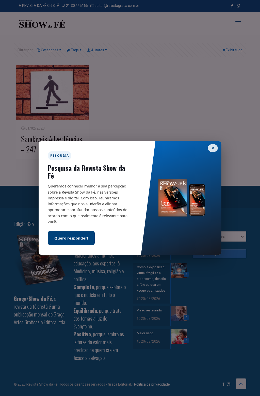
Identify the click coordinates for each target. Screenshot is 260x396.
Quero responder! (71, 238)
